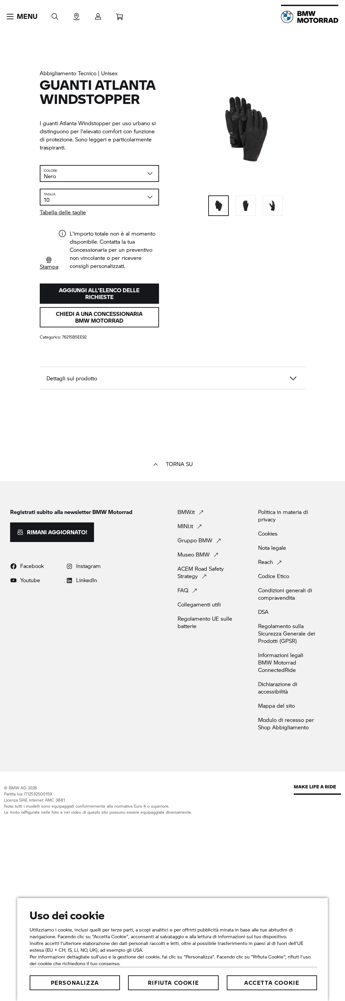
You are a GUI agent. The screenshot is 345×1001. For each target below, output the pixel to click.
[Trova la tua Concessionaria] (76, 14)
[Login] (98, 14)
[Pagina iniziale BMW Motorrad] (309, 17)
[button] (22, 16)
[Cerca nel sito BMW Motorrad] (55, 14)
